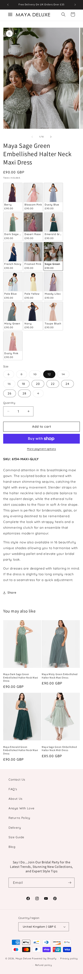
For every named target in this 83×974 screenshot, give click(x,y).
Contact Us (17, 779)
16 (11, 385)
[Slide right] (51, 136)
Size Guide (16, 837)
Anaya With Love (21, 808)
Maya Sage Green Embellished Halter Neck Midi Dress (59, 748)
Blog (12, 847)
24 (67, 384)
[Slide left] (32, 136)
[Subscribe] (69, 883)
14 (65, 375)
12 (49, 374)
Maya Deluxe (23, 958)
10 (37, 375)
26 (9, 393)
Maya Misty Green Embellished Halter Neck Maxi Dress (60, 676)
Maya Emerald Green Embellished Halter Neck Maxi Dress (20, 750)
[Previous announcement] (8, 4)
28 (24, 393)
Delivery (15, 828)
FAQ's (13, 789)
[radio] (13, 197)
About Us (16, 799)
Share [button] (11, 592)
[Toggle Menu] (10, 14)
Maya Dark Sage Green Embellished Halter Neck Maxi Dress (20, 677)
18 (23, 384)
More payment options (41, 448)
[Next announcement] (75, 4)
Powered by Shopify (44, 958)
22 (53, 384)
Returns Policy (19, 818)
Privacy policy (69, 958)
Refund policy (43, 965)
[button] (63, 14)
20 (38, 384)
